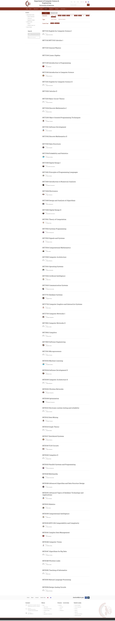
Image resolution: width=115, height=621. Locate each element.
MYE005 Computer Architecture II (55, 380)
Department (36, 8)
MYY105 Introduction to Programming (56, 63)
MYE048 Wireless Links (51, 561)
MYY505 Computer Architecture (54, 257)
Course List (29, 18)
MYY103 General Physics (51, 48)
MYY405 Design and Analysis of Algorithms (58, 200)
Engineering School (78, 615)
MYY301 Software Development (54, 127)
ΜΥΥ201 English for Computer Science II (57, 82)
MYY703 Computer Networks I (53, 314)
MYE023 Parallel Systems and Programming (59, 464)
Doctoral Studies (29, 27)
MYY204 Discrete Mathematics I (54, 108)
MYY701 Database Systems (52, 295)
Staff (41, 8)
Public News (46, 606)
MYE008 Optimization (50, 398)
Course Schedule (77, 605)
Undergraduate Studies (30, 14)
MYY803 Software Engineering (54, 342)
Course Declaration (78, 606)
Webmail (76, 612)
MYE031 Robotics (48, 504)
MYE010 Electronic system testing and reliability (60, 408)
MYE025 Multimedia (50, 474)
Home (71, 1)
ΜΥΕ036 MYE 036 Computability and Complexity (60, 523)
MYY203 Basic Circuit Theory (53, 99)
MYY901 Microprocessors (51, 351)
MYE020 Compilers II (50, 455)
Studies (45, 8)
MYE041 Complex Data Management (56, 532)
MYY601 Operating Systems (52, 266)
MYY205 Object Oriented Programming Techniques (61, 118)
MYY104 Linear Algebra (51, 55)
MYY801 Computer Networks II (53, 323)
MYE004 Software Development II (55, 370)
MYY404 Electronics (50, 191)
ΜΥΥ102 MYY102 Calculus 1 (52, 40)
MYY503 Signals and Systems (53, 238)
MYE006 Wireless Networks (52, 389)
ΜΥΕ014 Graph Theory (50, 427)
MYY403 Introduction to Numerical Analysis (59, 182)
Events (61, 608)
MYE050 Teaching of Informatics (54, 570)
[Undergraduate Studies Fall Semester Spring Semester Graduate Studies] (34, 34)
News (30, 8)
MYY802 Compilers (49, 332)
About (74, 1)
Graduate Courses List (31, 25)
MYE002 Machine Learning (52, 361)
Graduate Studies (29, 21)
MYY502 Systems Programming (54, 229)
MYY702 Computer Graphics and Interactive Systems (62, 304)
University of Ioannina (78, 613)
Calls (44, 612)
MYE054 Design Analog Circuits (54, 587)
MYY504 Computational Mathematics (56, 248)
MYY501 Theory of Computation (54, 219)
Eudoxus (76, 610)
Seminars (61, 606)
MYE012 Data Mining (50, 417)
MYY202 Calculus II (49, 91)
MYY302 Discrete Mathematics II (54, 136)
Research (51, 8)
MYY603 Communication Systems (55, 285)
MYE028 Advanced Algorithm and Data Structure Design (63, 483)
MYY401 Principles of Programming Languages (60, 172)
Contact (78, 1)
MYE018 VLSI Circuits (50, 446)
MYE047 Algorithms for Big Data (54, 551)
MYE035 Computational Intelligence (55, 514)
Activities (56, 8)
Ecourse (76, 608)
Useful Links (82, 1)
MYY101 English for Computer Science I (57, 31)
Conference (62, 610)
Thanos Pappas (78, 619)
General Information (31, 16)
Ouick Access (63, 8)
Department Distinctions (48, 613)
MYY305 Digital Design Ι (51, 163)
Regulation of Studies (31, 20)
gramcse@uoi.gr (30, 613)
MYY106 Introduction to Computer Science (58, 72)
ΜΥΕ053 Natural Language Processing (56, 580)
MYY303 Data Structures (51, 144)
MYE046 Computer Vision (52, 542)
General (29, 23)
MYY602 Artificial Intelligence (53, 276)
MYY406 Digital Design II (51, 210)
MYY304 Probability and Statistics (55, 153)
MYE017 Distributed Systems (53, 436)
